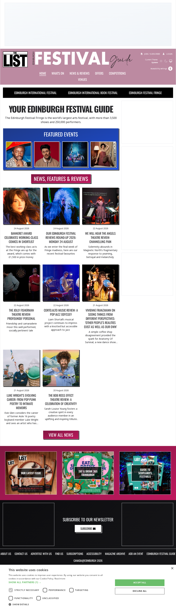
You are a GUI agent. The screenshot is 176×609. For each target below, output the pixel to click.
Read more (59, 578)
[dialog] (88, 587)
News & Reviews (80, 73)
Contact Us (21, 554)
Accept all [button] (139, 582)
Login (169, 54)
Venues (82, 79)
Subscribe (86, 528)
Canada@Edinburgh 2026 (88, 561)
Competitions (117, 73)
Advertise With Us (41, 554)
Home (42, 73)
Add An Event (136, 554)
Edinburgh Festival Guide (161, 554)
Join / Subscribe (152, 54)
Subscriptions (75, 554)
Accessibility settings (159, 68)
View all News (61, 435)
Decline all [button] (140, 591)
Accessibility (94, 554)
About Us (6, 554)
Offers (99, 73)
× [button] (172, 568)
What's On (58, 73)
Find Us (59, 554)
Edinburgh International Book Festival (93, 92)
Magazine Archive (115, 554)
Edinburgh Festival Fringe (145, 92)
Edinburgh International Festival (35, 92)
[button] (60, 582)
